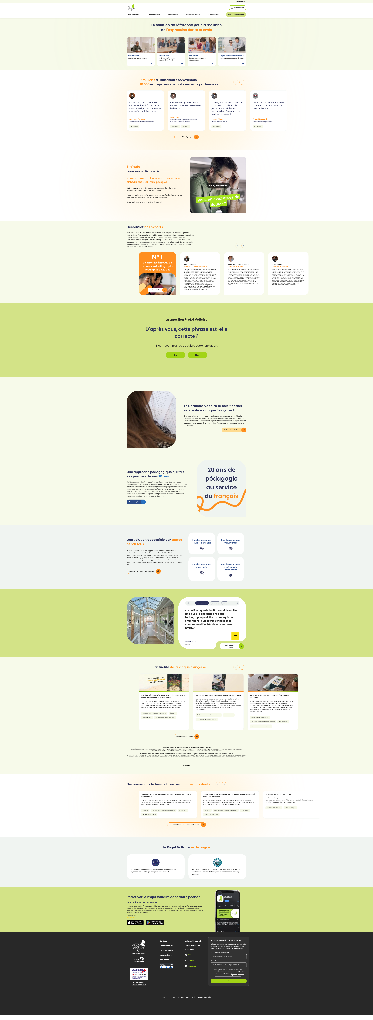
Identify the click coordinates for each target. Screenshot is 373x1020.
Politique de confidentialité (201, 997)
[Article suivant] (241, 667)
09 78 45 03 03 (241, 1)
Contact (163, 941)
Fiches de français (193, 14)
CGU (182, 997)
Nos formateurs (166, 946)
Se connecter (239, 8)
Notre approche (213, 14)
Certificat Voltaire (153, 14)
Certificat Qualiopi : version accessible (139, 983)
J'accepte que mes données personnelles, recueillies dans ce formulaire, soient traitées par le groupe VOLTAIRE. (230, 973)
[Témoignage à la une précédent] (188, 603)
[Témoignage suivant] (241, 82)
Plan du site (164, 960)
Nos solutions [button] (133, 14)
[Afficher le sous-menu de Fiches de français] (202, 14)
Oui (175, 355)
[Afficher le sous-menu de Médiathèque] (181, 14)
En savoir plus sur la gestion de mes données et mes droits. (229, 975)
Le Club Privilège (166, 950)
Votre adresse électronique (221, 952)
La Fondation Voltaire (193, 941)
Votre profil (215, 961)
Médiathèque (173, 14)
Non (197, 355)
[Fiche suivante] (224, 784)
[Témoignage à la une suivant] (237, 603)
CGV (187, 997)
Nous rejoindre (166, 955)
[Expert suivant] (243, 245)
